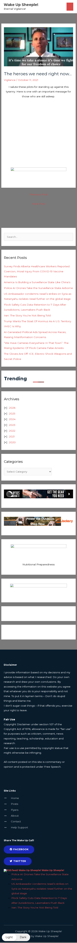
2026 (12, 407)
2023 (12, 424)
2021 (12, 436)
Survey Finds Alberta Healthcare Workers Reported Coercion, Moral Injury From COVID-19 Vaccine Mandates (37, 271)
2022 (12, 430)
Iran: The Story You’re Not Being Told (27, 315)
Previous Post (38, 194)
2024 (12, 419)
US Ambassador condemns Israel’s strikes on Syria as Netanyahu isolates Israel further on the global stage (41, 888)
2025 (12, 413)
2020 (12, 442)
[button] (16, 937)
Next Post (38, 203)
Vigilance (10, 79)
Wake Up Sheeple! (21, 4)
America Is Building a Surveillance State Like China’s (37, 282)
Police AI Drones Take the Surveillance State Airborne (38, 288)
